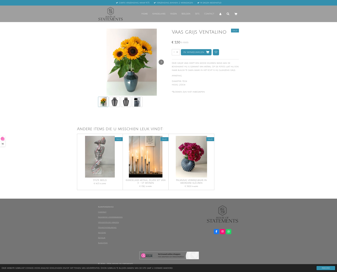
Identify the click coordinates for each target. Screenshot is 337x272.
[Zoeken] (228, 14)
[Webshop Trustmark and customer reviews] (169, 256)
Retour (101, 238)
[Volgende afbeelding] (161, 62)
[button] (103, 102)
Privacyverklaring (107, 228)
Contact (102, 212)
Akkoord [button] (326, 268)
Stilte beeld (100, 180)
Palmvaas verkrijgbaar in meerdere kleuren (191, 181)
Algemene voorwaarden (110, 217)
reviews (102, 233)
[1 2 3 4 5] (176, 52)
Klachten (103, 243)
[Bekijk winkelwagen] (236, 14)
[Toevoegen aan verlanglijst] (216, 52)
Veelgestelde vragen (108, 222)
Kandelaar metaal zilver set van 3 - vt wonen (145, 181)
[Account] (220, 14)
